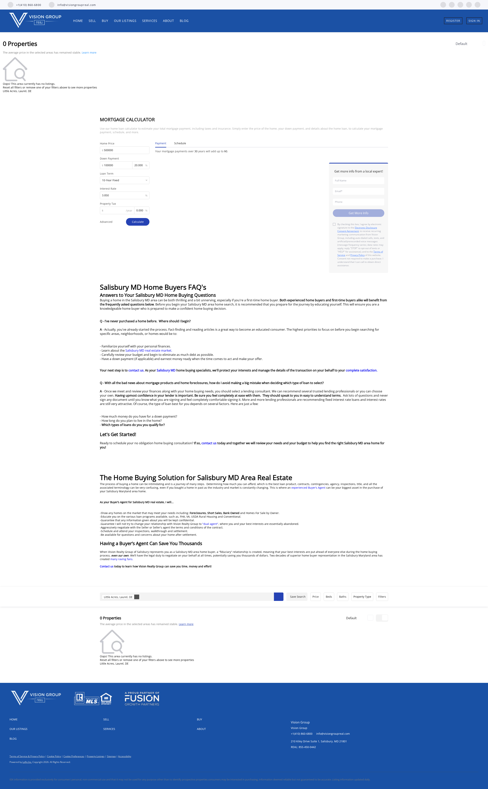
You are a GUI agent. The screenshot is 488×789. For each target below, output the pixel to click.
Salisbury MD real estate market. (148, 350)
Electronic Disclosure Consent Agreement (357, 229)
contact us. (136, 370)
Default (461, 43)
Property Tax (108, 203)
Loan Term (106, 173)
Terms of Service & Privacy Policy (27, 756)
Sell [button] (92, 21)
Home (78, 21)
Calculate (138, 222)
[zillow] (452, 4)
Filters (382, 596)
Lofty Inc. (27, 762)
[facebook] (443, 4)
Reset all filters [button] (12, 87)
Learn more (89, 52)
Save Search (298, 596)
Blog (184, 21)
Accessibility (124, 756)
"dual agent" (210, 524)
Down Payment (109, 158)
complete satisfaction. (362, 370)
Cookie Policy (54, 756)
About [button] (168, 21)
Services (149, 21)
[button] (278, 597)
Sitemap (111, 756)
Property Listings (95, 756)
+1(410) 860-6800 (301, 733)
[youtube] (469, 4)
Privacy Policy (357, 255)
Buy (105, 21)
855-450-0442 (307, 747)
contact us (209, 443)
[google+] (477, 4)
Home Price (107, 143)
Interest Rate (108, 188)
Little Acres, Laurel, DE (118, 597)
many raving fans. (122, 559)
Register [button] (453, 20)
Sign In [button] (474, 20)
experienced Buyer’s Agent (308, 487)
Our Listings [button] (125, 21)
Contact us (106, 566)
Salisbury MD (166, 370)
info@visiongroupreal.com (333, 733)
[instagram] (460, 4)
